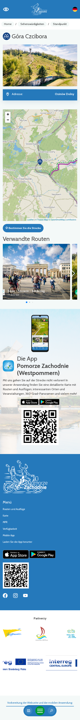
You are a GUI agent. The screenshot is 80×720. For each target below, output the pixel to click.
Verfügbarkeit (10, 528)
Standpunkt (60, 24)
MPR (5, 522)
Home (8, 24)
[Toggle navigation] (40, 711)
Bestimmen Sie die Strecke (24, 228)
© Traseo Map (41, 219)
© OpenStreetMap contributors (62, 219)
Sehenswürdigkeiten (32, 24)
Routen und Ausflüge (14, 509)
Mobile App (9, 535)
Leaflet (30, 219)
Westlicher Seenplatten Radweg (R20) (39, 291)
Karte (5, 515)
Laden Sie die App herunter (17, 542)
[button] (40, 162)
